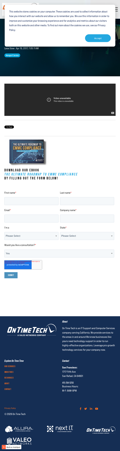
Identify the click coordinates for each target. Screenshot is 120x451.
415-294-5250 (68, 382)
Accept (98, 38)
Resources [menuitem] (9, 378)
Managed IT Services (12, 55)
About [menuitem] (6, 383)
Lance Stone (9, 48)
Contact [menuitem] (7, 389)
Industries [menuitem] (8, 372)
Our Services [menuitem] (9, 366)
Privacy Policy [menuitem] (10, 408)
